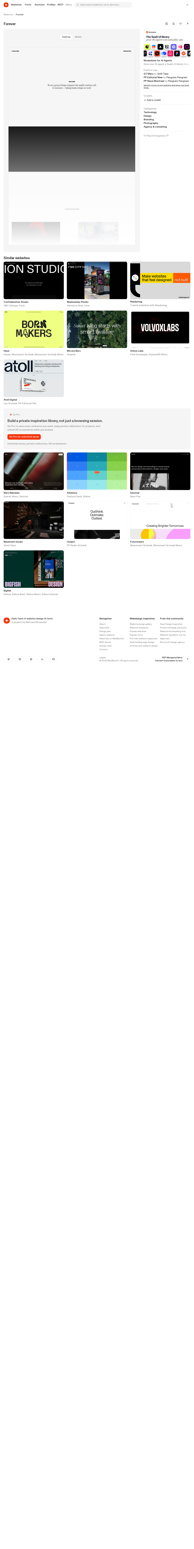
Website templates (139, 628)
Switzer (23, 496)
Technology (151, 112)
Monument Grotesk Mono (49, 354)
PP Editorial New (153, 77)
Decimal (134, 493)
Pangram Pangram (176, 77)
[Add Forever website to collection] (173, 23)
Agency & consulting (155, 127)
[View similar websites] (166, 23)
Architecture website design (144, 646)
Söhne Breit (18, 594)
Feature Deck (74, 496)
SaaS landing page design (142, 642)
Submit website (107, 635)
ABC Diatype (11, 306)
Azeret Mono (11, 496)
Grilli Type (162, 74)
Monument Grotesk (22, 354)
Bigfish (7, 591)
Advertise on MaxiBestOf (111, 639)
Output (71, 542)
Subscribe (104, 628)
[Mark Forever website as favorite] (180, 23)
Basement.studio (13, 542)
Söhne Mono (33, 594)
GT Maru (149, 74)
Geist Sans (10, 545)
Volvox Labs (136, 351)
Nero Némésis (11, 493)
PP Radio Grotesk (76, 545)
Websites (8, 15)
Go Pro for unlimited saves (24, 437)
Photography (151, 123)
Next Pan (135, 496)
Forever (20, 15)
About (102, 624)
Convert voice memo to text (168, 661)
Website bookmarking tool (173, 631)
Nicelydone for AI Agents (158, 60)
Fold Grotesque (139, 354)
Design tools (105, 646)
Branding (149, 119)
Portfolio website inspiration (143, 639)
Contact (103, 649)
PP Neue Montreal (154, 81)
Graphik (71, 354)
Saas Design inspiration (171, 624)
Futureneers (137, 542)
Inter (87, 306)
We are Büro (74, 351)
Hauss (7, 354)
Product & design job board (173, 628)
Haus (6, 351)
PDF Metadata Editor (172, 658)
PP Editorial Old (27, 403)
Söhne (86, 496)
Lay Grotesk (10, 403)
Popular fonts (136, 635)
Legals (102, 658)
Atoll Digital (10, 400)
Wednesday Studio (77, 302)
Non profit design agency (172, 642)
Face (22, 306)
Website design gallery (141, 624)
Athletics (72, 493)
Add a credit (154, 100)
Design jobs (105, 631)
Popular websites (138, 631)
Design (148, 116)
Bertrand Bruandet (36, 622)
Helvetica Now (75, 306)
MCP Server (105, 642)
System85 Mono (158, 354)
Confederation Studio (16, 302)
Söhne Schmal (50, 594)
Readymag (136, 302)
